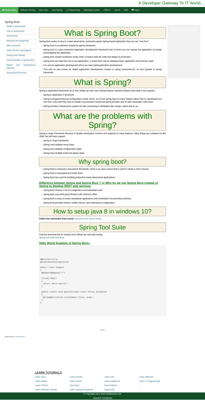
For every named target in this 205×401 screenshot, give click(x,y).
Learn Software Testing (46, 389)
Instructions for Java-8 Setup (87, 218)
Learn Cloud (75, 381)
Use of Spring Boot (16, 31)
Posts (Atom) (20, 337)
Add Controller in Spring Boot (20, 60)
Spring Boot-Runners (17, 73)
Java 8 (117, 10)
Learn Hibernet (146, 377)
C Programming (73, 10)
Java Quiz (74, 385)
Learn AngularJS (112, 381)
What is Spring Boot (16, 26)
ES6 (126, 10)
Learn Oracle (41, 381)
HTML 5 (107, 10)
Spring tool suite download (51, 237)
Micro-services (13, 45)
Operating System (92, 10)
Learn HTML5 (41, 385)
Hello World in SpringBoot (19, 50)
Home (102, 330)
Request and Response (18, 41)
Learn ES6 (109, 389)
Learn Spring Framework (81, 389)
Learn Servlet (76, 377)
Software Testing (27, 10)
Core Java (43, 10)
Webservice (12, 36)
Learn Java (40, 377)
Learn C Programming (149, 381)
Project (136, 10)
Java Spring (57, 10)
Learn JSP (109, 377)
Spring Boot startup (16, 55)
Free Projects (110, 385)
